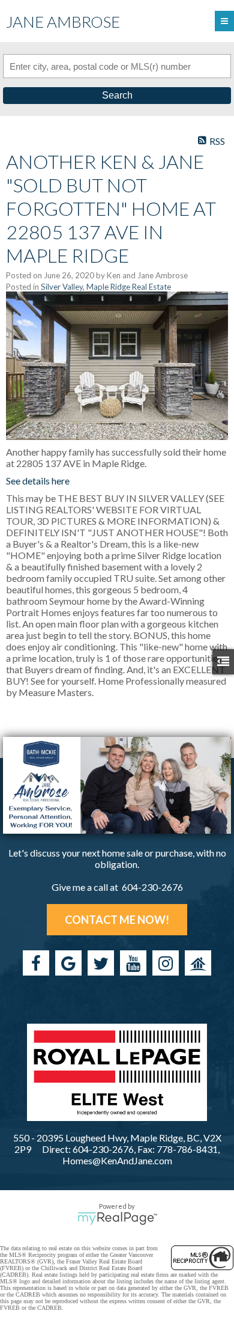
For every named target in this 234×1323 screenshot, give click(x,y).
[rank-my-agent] (198, 963)
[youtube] (133, 963)
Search (117, 95)
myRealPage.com (117, 1218)
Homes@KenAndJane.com (117, 1160)
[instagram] (165, 963)
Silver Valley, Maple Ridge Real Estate (106, 287)
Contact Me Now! (117, 919)
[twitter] (101, 963)
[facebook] (36, 963)
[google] (68, 963)
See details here (38, 480)
